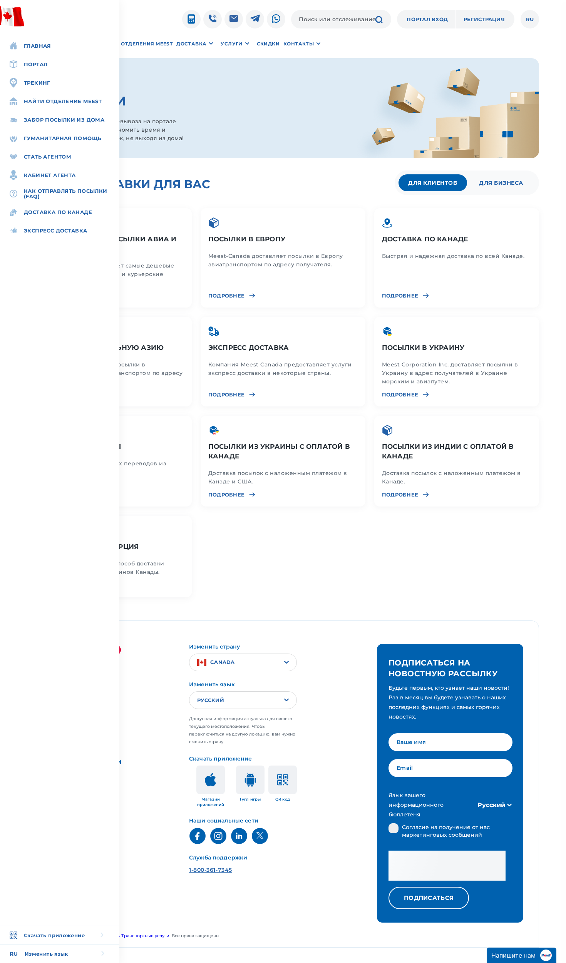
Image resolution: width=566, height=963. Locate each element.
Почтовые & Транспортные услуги (131, 935)
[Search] (379, 20)
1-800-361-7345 (210, 869)
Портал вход (427, 19)
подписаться (429, 897)
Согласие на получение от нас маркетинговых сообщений (446, 831)
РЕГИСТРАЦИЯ (484, 19)
